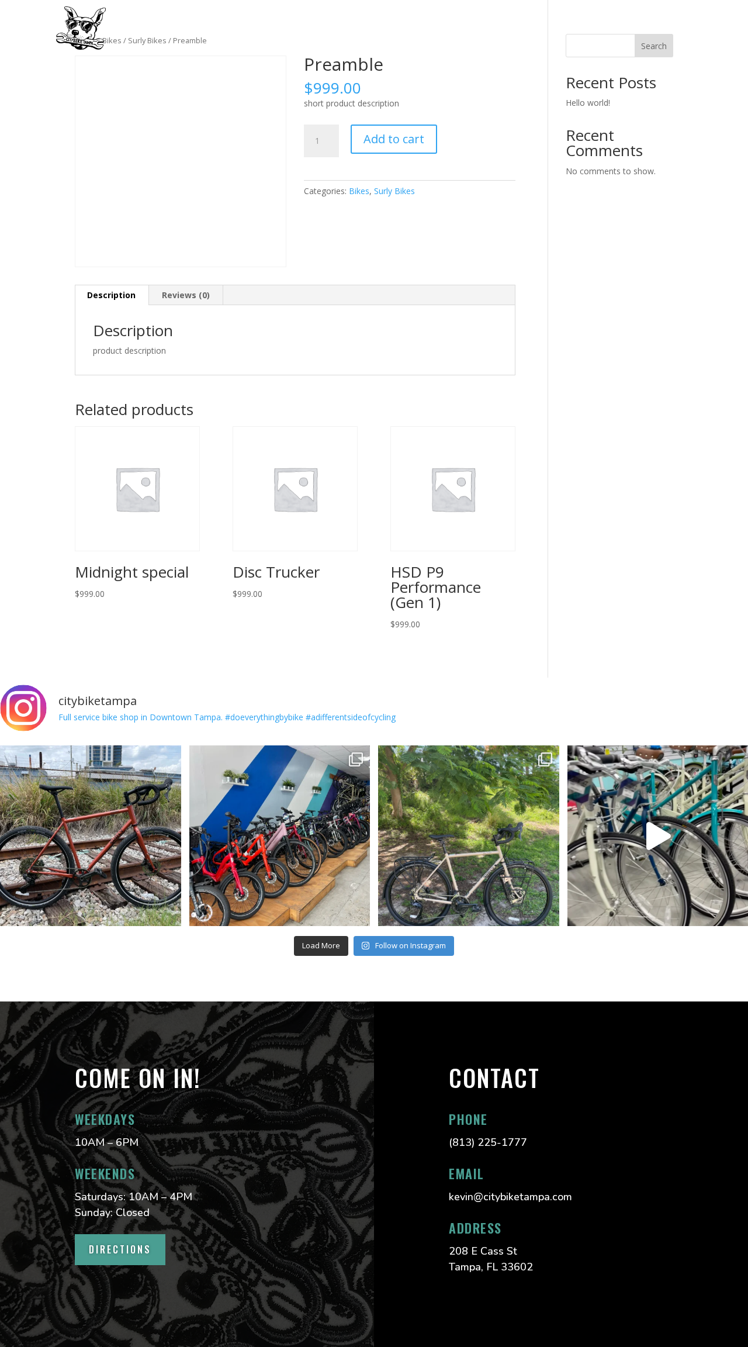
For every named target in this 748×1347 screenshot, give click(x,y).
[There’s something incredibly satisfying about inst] (468, 836)
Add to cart (393, 139)
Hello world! (588, 102)
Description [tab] (111, 295)
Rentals (358, 28)
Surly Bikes (394, 190)
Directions (120, 1249)
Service (193, 28)
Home (140, 28)
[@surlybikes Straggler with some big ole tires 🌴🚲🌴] (90, 836)
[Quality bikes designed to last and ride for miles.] (279, 836)
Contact (421, 28)
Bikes (359, 190)
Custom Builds (275, 28)
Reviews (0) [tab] (186, 295)
